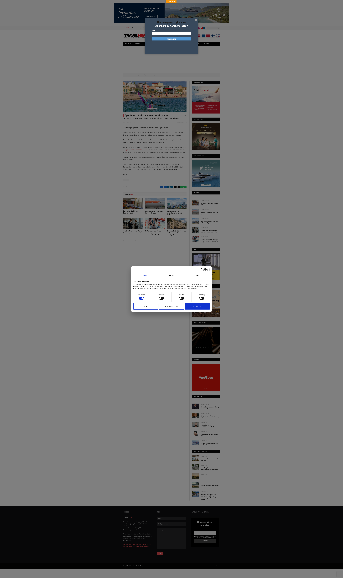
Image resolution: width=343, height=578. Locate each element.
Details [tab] (171, 275)
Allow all (197, 306)
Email (154, 30)
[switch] (161, 298)
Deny (146, 306)
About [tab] (198, 275)
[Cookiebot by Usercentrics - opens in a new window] (202, 269)
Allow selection (171, 306)
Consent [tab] (144, 275)
